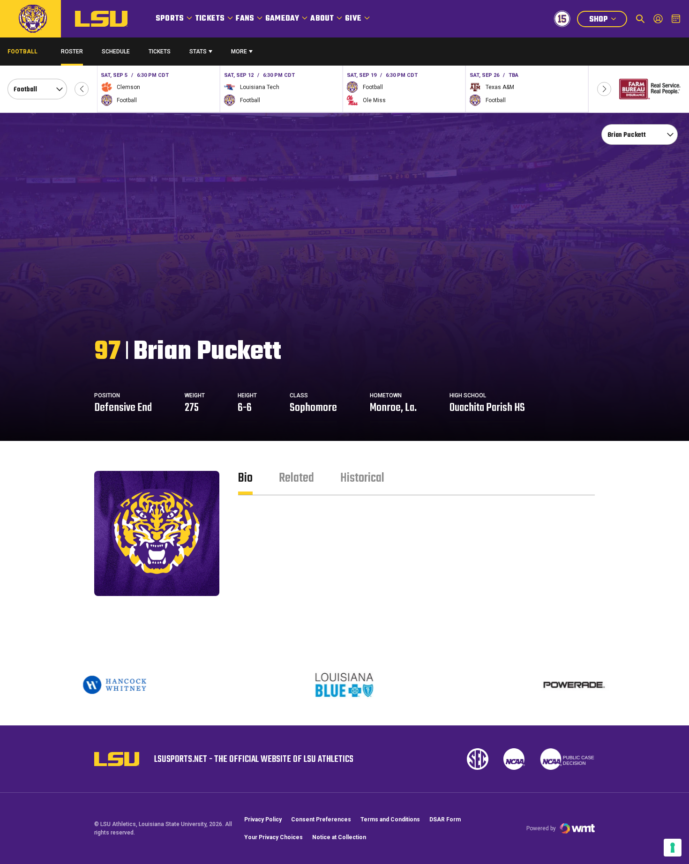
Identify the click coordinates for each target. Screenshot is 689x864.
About (322, 19)
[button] (82, 89)
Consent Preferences (321, 819)
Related (296, 478)
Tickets (210, 19)
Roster (72, 51)
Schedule (116, 51)
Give (353, 19)
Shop (608, 20)
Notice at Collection (339, 837)
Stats (198, 51)
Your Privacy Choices (273, 837)
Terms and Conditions (390, 819)
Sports (170, 19)
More (239, 51)
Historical (362, 478)
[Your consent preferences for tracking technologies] (673, 848)
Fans (245, 19)
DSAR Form (445, 819)
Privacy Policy (263, 819)
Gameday (282, 19)
